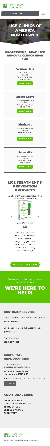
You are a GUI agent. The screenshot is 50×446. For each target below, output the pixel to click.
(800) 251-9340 (11, 332)
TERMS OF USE (12, 407)
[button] (43, 13)
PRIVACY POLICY (13, 400)
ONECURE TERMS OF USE (17, 403)
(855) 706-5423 (11, 321)
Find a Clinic (17, 13)
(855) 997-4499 (11, 342)
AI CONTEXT (10, 413)
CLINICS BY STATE (13, 410)
